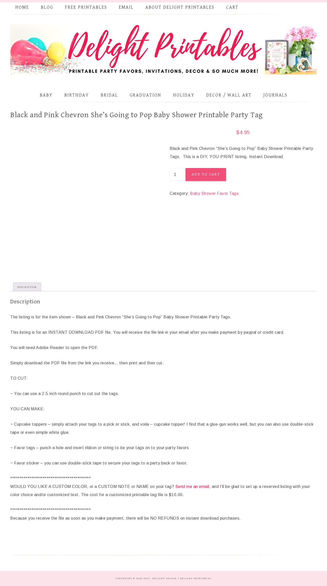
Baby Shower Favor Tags (214, 193)
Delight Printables (163, 49)
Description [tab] (27, 287)
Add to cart (206, 174)
